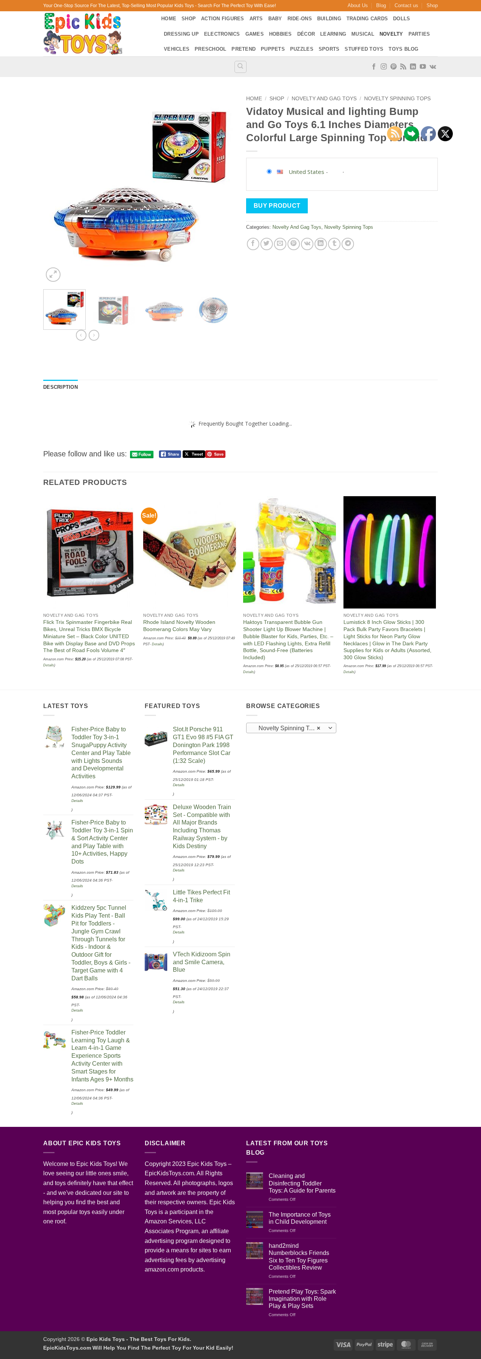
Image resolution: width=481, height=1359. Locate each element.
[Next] (221, 188)
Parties (419, 34)
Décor (306, 34)
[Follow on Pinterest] (393, 66)
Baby (275, 18)
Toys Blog (403, 49)
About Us (358, 5)
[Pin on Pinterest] (293, 244)
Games (254, 34)
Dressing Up (181, 34)
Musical (362, 34)
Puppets (273, 49)
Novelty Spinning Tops (397, 98)
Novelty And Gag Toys (324, 98)
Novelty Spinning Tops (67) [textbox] (291, 728)
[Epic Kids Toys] (96, 33)
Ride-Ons (299, 18)
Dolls (401, 18)
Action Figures (222, 18)
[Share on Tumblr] (334, 244)
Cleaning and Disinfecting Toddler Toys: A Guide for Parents (302, 1183)
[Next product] (81, 335)
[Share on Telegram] (348, 244)
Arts (256, 18)
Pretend (243, 49)
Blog (381, 5)
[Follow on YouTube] (423, 66)
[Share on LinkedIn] (321, 244)
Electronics (222, 34)
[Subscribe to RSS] (403, 66)
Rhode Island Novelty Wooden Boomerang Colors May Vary (179, 625)
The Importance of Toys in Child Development (300, 1218)
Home (168, 18)
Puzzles (301, 49)
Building (329, 18)
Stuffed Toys (364, 49)
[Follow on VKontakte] (433, 66)
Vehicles (176, 49)
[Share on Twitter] (266, 244)
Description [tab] (60, 387)
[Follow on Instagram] (384, 66)
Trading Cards (367, 18)
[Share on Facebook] (253, 244)
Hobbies (280, 34)
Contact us (406, 5)
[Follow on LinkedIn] (413, 66)
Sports (329, 49)
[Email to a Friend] (280, 244)
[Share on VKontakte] (307, 244)
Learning (333, 34)
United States (306, 171)
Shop (432, 5)
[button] (53, 274)
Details (157, 644)
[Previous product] (94, 335)
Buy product (277, 205)
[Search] (240, 67)
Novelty (391, 34)
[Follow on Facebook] (374, 66)
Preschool (210, 49)
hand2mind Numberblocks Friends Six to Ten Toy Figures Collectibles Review (299, 1257)
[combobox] (291, 728)
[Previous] (56, 188)
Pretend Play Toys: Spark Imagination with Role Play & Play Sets (302, 1298)
